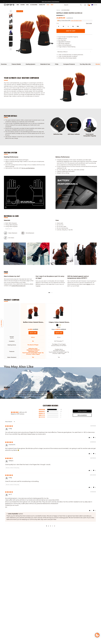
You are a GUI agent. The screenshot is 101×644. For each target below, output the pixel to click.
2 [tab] (52, 292)
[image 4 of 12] (11, 38)
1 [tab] (49, 292)
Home (58, 10)
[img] (9, 426)
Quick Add (33, 333)
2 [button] (48, 526)
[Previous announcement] (4, 1)
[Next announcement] (97, 1)
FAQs (56, 64)
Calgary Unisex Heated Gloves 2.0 (59, 322)
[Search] (81, 4)
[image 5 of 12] (11, 44)
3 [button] (50, 526)
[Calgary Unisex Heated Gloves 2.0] (59, 313)
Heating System (30, 64)
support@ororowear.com (18, 285)
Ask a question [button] (82, 415)
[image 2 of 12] (11, 21)
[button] (88, 4)
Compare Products (69, 64)
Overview (4, 64)
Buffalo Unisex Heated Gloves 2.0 (33, 322)
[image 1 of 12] (11, 15)
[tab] (4, 64)
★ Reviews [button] (1, 323)
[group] (15, 254)
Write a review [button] (82, 411)
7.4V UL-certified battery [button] (28, 168)
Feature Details (16, 64)
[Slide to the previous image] (10, 11)
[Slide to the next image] (10, 49)
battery (89, 284)
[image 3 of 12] (11, 32)
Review (98, 64)
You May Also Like (85, 64)
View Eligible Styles (76, 20)
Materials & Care (45, 64)
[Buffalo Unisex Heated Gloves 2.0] (33, 313)
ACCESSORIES (65, 10)
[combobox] (69, 4)
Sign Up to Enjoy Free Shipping (50, 1)
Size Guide (89, 23)
